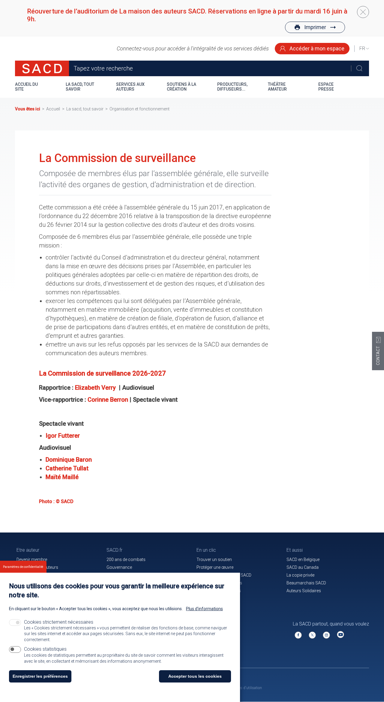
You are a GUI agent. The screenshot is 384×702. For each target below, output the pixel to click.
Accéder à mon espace (316, 48)
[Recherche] (359, 68)
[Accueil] (42, 68)
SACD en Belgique (303, 559)
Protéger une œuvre (214, 567)
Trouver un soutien (214, 559)
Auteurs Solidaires (303, 590)
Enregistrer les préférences (40, 676)
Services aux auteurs (130, 87)
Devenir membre (31, 559)
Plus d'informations (204, 608)
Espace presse (326, 87)
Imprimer (315, 27)
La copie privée (300, 575)
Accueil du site (26, 87)
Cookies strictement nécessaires (58, 622)
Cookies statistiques (45, 649)
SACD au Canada (302, 567)
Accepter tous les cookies (195, 676)
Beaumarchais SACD (306, 582)
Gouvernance (119, 567)
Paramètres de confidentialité (23, 566)
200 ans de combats (126, 559)
